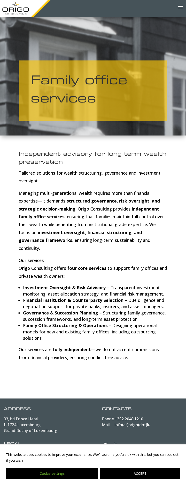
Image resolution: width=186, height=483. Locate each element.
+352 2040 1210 (129, 419)
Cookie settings (52, 473)
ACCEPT (140, 473)
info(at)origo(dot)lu (132, 424)
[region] (93, 463)
